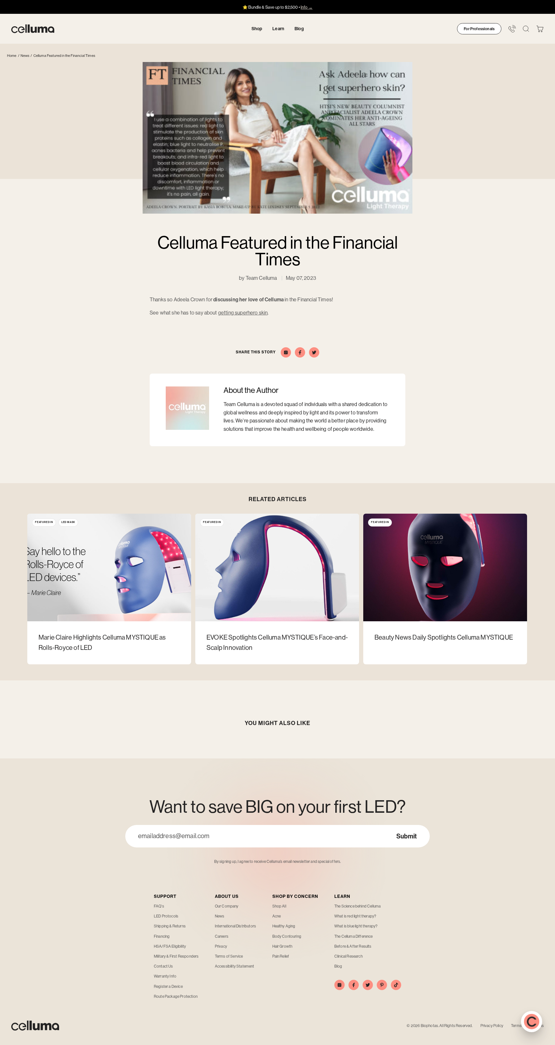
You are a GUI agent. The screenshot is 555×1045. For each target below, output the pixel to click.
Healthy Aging (283, 926)
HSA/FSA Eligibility (170, 946)
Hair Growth (282, 946)
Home (12, 56)
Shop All (279, 906)
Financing (162, 936)
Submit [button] (406, 836)
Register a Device (168, 986)
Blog (338, 966)
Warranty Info (165, 976)
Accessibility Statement (234, 966)
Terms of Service (229, 956)
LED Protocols (166, 916)
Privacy (221, 946)
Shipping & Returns (170, 926)
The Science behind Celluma (357, 906)
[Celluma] (32, 28)
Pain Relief (280, 956)
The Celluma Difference (353, 936)
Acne (276, 916)
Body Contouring (286, 936)
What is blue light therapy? (355, 926)
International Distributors (235, 926)
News (25, 56)
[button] (540, 29)
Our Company (227, 906)
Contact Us (163, 966)
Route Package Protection (176, 996)
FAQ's (159, 906)
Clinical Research (348, 956)
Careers (221, 936)
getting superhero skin (243, 313)
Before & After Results (353, 946)
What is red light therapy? (355, 916)
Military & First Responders (176, 956)
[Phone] (512, 28)
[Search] (526, 29)
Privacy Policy (491, 1025)
